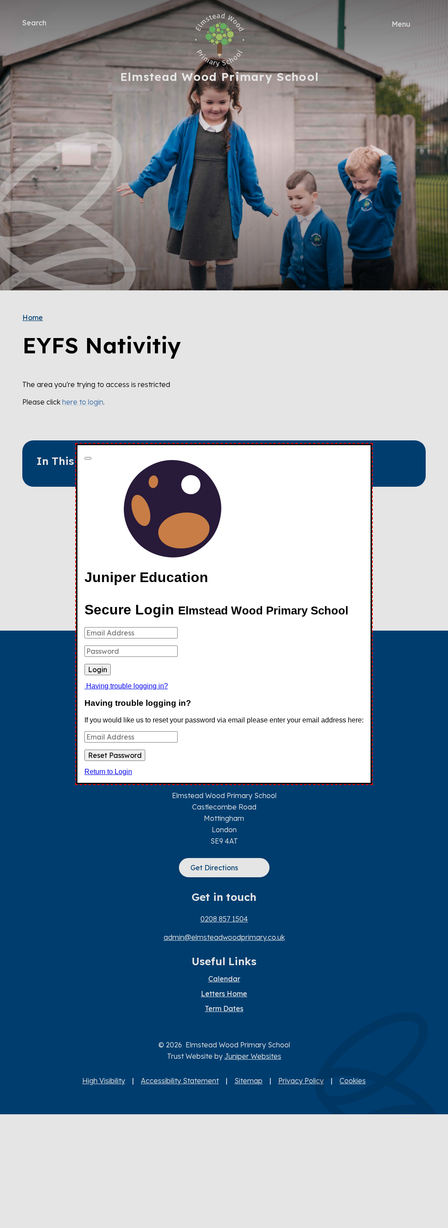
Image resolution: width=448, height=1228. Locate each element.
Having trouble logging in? (127, 686)
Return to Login (108, 771)
